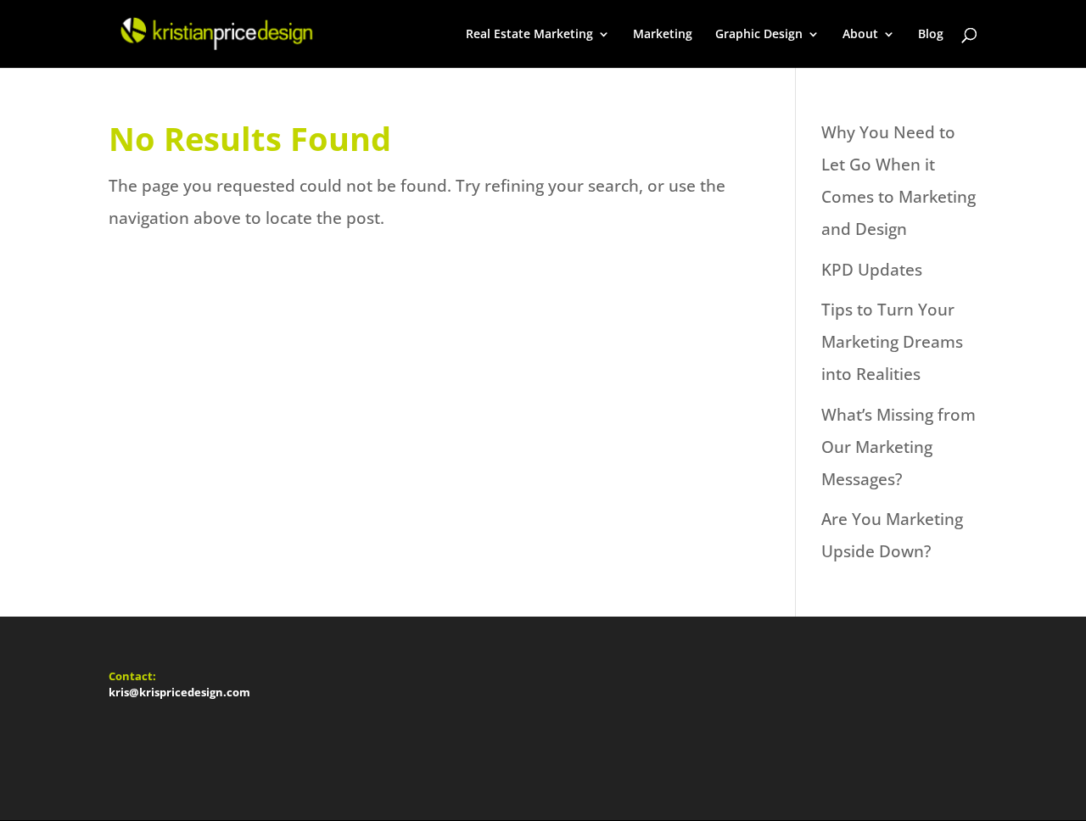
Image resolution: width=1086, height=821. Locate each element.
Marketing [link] (662, 35)
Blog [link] (930, 35)
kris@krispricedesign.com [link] (179, 692)
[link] (215, 32)
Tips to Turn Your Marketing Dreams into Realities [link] (892, 342)
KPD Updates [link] (871, 270)
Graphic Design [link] (759, 35)
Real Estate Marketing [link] (529, 35)
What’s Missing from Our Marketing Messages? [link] (898, 447)
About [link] (860, 35)
